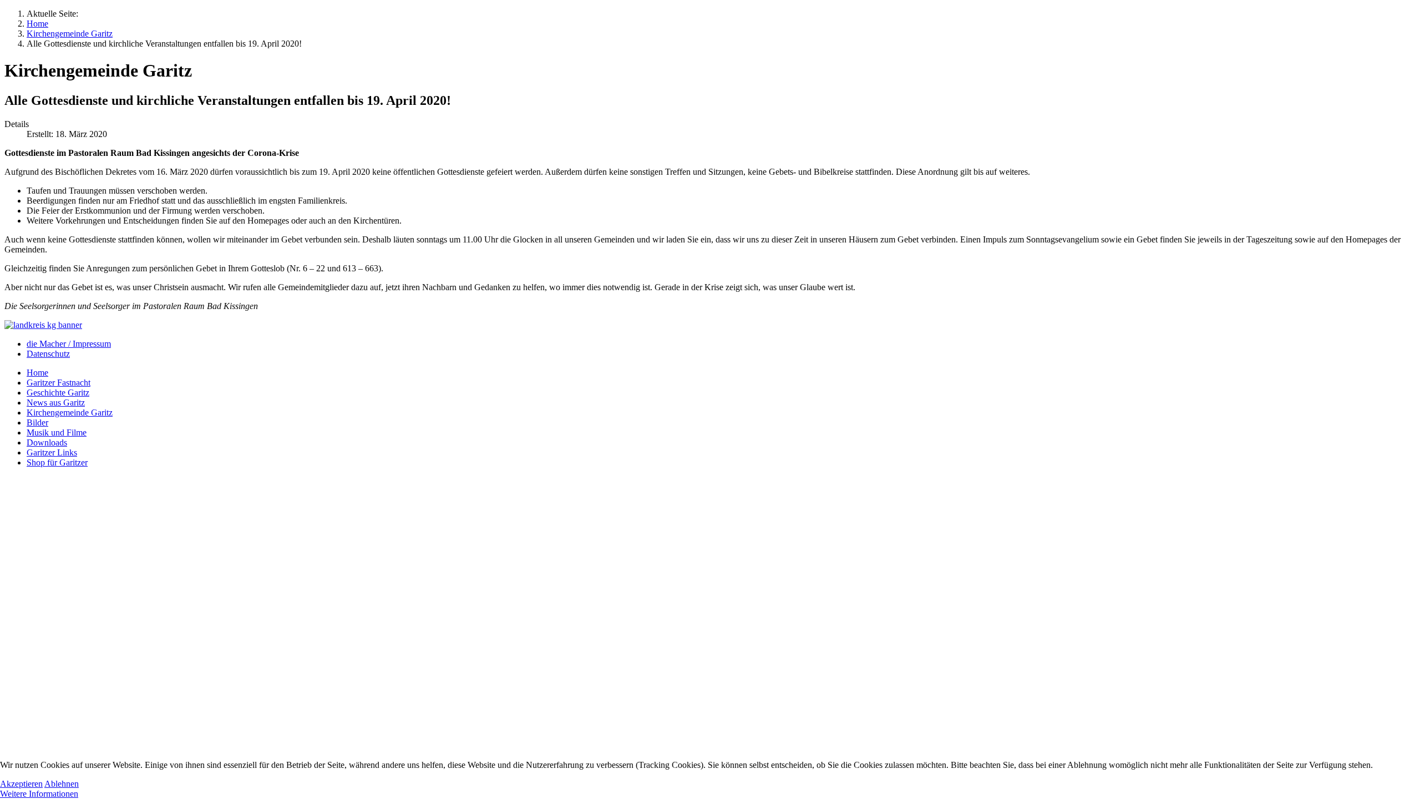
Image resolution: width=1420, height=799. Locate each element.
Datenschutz (48, 353)
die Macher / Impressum (69, 343)
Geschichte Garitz (58, 392)
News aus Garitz (56, 402)
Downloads (47, 442)
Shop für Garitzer (57, 462)
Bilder (37, 422)
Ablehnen (61, 783)
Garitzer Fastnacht (58, 382)
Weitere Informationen (39, 793)
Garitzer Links (52, 452)
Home (37, 372)
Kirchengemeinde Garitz (70, 412)
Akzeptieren (21, 783)
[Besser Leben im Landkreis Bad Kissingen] (43, 325)
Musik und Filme (57, 432)
